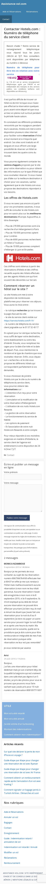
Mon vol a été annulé (14, 718)
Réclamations (32, 11)
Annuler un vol (11, 817)
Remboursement (12, 863)
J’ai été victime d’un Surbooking (19, 724)
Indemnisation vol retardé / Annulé (20, 847)
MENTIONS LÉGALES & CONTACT (27, 879)
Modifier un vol (11, 852)
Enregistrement (11, 833)
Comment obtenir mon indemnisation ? (22, 734)
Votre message (11, 482)
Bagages (8, 822)
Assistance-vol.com (13, 4)
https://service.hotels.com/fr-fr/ (19, 320)
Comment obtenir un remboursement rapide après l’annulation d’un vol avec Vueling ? (22, 781)
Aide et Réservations (12, 11)
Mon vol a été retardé (14, 713)
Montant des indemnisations (17, 729)
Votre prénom (11, 472)
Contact (6, 19)
